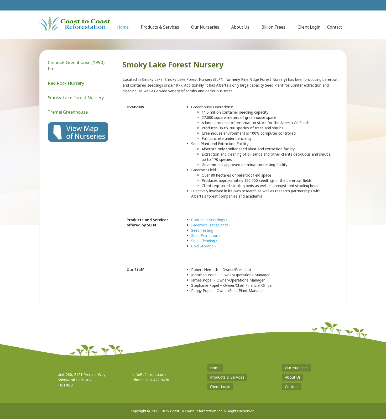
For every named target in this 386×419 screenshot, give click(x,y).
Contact (292, 386)
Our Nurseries (297, 367)
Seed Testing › (203, 230)
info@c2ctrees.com (149, 374)
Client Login (220, 386)
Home (215, 367)
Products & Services (227, 377)
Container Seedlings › (209, 219)
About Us (293, 377)
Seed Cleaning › (204, 240)
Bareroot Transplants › (210, 224)
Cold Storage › (203, 245)
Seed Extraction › (205, 235)
